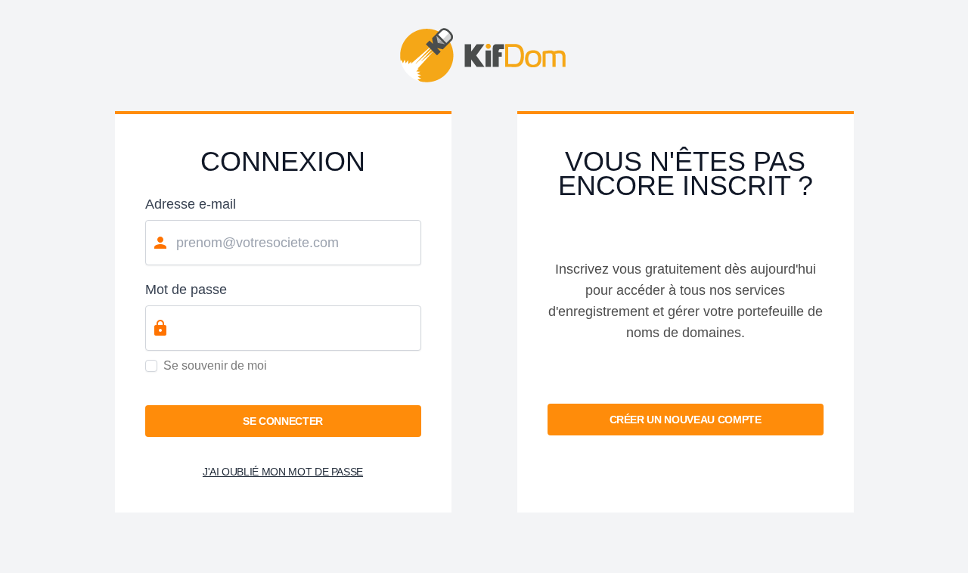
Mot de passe (186, 289)
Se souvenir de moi (215, 365)
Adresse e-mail (190, 204)
